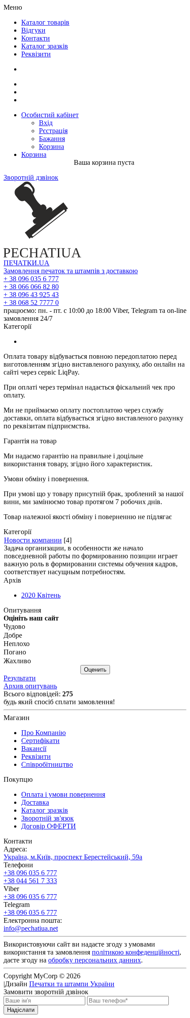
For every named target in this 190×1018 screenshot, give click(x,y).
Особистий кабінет (50, 115)
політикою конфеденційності (135, 952)
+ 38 (31, 278)
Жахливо (17, 661)
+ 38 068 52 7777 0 (31, 302)
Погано (15, 652)
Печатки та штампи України (71, 984)
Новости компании (33, 540)
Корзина (51, 146)
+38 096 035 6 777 (30, 873)
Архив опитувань (30, 686)
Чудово (14, 627)
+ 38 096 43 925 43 (31, 294)
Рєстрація (53, 130)
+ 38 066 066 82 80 (31, 286)
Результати (20, 678)
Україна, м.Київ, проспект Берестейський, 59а (73, 857)
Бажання (52, 138)
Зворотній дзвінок (31, 177)
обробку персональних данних (94, 960)
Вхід (46, 122)
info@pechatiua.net (31, 928)
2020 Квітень (41, 595)
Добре (13, 635)
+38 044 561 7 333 (30, 880)
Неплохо (17, 643)
